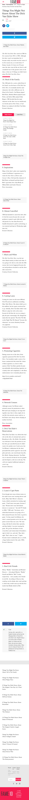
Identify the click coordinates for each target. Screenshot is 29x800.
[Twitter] (7, 25)
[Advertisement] (14, 606)
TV (15, 4)
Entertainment (9, 4)
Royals (9, 767)
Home (3, 4)
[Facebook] (3, 25)
